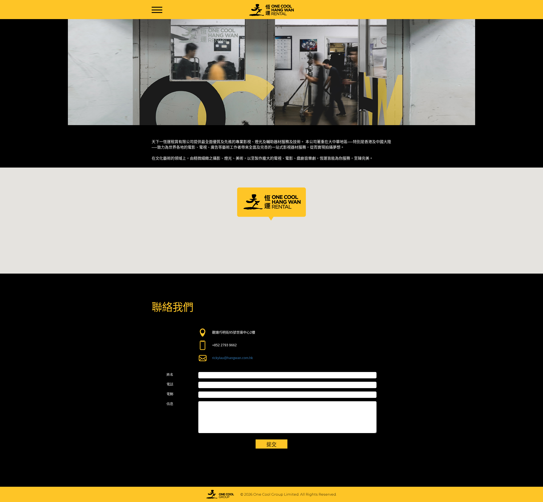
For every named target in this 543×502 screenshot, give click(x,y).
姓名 (170, 374)
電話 (170, 384)
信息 (170, 404)
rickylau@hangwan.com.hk (232, 358)
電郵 (170, 394)
